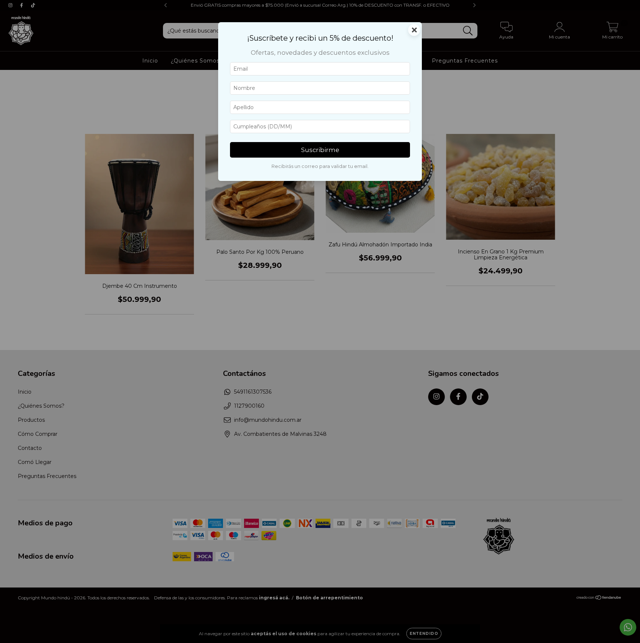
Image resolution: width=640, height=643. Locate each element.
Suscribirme (320, 150)
